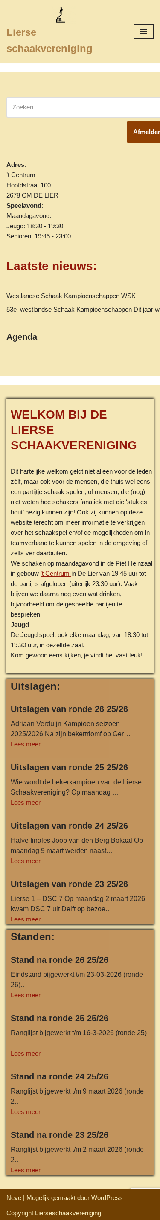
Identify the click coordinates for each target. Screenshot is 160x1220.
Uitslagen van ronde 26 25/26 (69, 709)
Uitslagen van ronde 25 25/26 (69, 767)
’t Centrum (56, 573)
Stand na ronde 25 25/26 (59, 1018)
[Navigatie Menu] (144, 31)
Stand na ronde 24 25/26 (59, 1076)
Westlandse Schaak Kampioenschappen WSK (71, 295)
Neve (13, 1197)
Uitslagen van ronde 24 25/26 (69, 825)
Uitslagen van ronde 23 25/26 (69, 884)
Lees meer (26, 744)
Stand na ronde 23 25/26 (59, 1135)
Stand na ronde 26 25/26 (59, 960)
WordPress (107, 1197)
